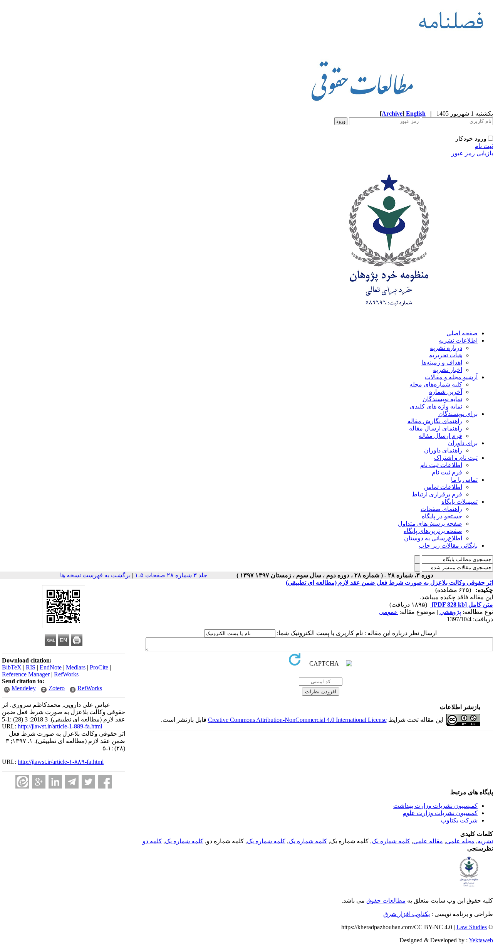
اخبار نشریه (447, 370)
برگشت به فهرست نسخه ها (95, 575)
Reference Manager (26, 674)
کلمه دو (152, 841)
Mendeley (24, 688)
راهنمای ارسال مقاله (435, 428)
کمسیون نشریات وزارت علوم (440, 813)
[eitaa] (22, 782)
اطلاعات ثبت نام (441, 465)
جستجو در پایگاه (442, 516)
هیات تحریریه (445, 355)
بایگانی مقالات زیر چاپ (448, 545)
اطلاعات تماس (443, 487)
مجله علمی (460, 841)
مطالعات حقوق (386, 900)
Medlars (76, 667)
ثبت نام (484, 146)
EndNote (51, 667)
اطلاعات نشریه (458, 340)
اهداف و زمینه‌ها (441, 362)
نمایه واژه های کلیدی (436, 406)
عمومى (388, 612)
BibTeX (12, 667)
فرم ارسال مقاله (440, 435)
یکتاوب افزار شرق (406, 914)
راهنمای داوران (443, 450)
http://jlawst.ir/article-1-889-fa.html (60, 726)
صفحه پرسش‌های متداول (430, 523)
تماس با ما (464, 479)
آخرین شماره (445, 391)
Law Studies (471, 927)
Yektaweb (481, 940)
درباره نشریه (446, 348)
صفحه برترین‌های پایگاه (433, 531)
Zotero (57, 688)
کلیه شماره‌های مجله (435, 384)
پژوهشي (450, 612)
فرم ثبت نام (447, 472)
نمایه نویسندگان (442, 399)
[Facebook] (105, 782)
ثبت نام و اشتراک (456, 457)
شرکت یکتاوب (459, 820)
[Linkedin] (55, 782)
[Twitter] (88, 782)
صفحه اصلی (462, 333)
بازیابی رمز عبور (472, 153)
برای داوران (463, 443)
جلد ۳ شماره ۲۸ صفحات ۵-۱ (171, 575)
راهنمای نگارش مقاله (434, 421)
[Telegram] (72, 782)
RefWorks (66, 674)
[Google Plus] (38, 782)
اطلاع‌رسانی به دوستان (433, 538)
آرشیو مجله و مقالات (451, 377)
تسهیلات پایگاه (459, 501)
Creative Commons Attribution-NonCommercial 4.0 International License (297, 719)
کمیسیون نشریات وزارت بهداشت (435, 805)
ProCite (99, 667)
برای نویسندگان (458, 413)
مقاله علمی (428, 841)
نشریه (485, 841)
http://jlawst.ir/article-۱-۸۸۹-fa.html (61, 761)
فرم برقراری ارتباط (437, 494)
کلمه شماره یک (391, 841)
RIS (30, 667)
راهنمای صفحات (441, 509)
